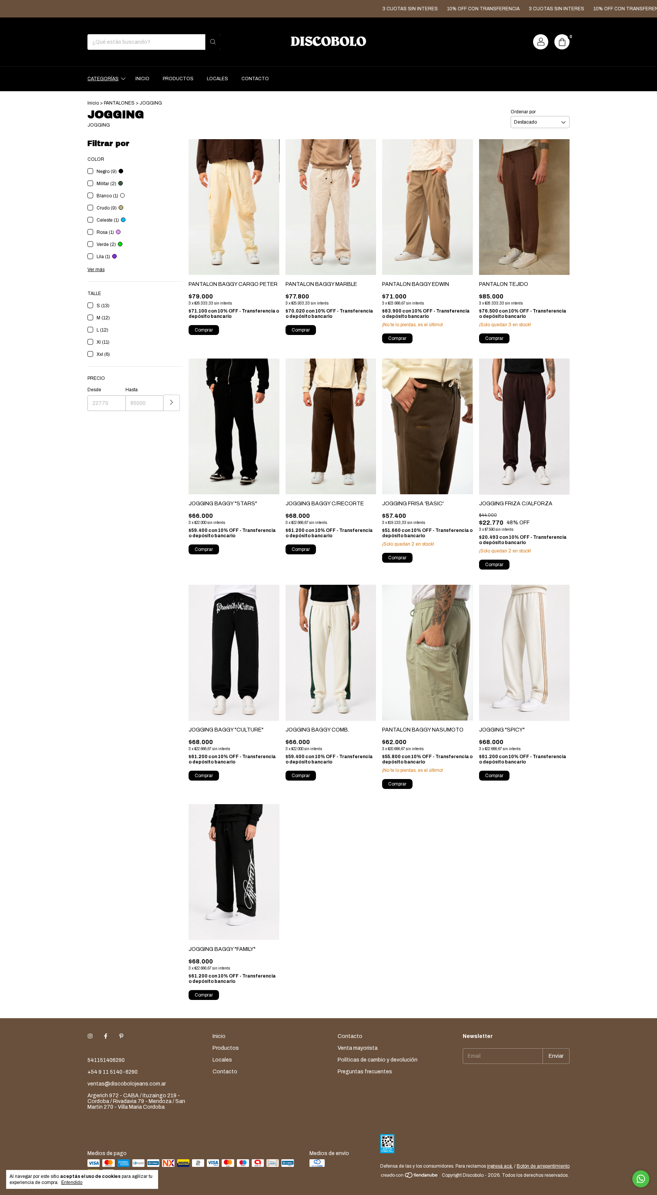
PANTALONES (119, 103)
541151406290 (106, 1060)
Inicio (142, 78)
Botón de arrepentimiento (543, 1166)
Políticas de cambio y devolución (377, 1060)
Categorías (103, 78)
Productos (178, 78)
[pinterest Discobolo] (121, 1036)
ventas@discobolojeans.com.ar (126, 1084)
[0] (562, 41)
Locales (217, 78)
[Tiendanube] (409, 1177)
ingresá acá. (500, 1166)
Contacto (255, 78)
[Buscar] (213, 42)
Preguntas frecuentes (365, 1071)
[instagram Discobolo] (90, 1036)
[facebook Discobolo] (105, 1036)
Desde (94, 389)
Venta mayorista (358, 1048)
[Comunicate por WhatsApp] (640, 1178)
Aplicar (171, 403)
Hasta (131, 389)
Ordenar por (523, 111)
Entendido (72, 1182)
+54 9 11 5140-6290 (112, 1072)
